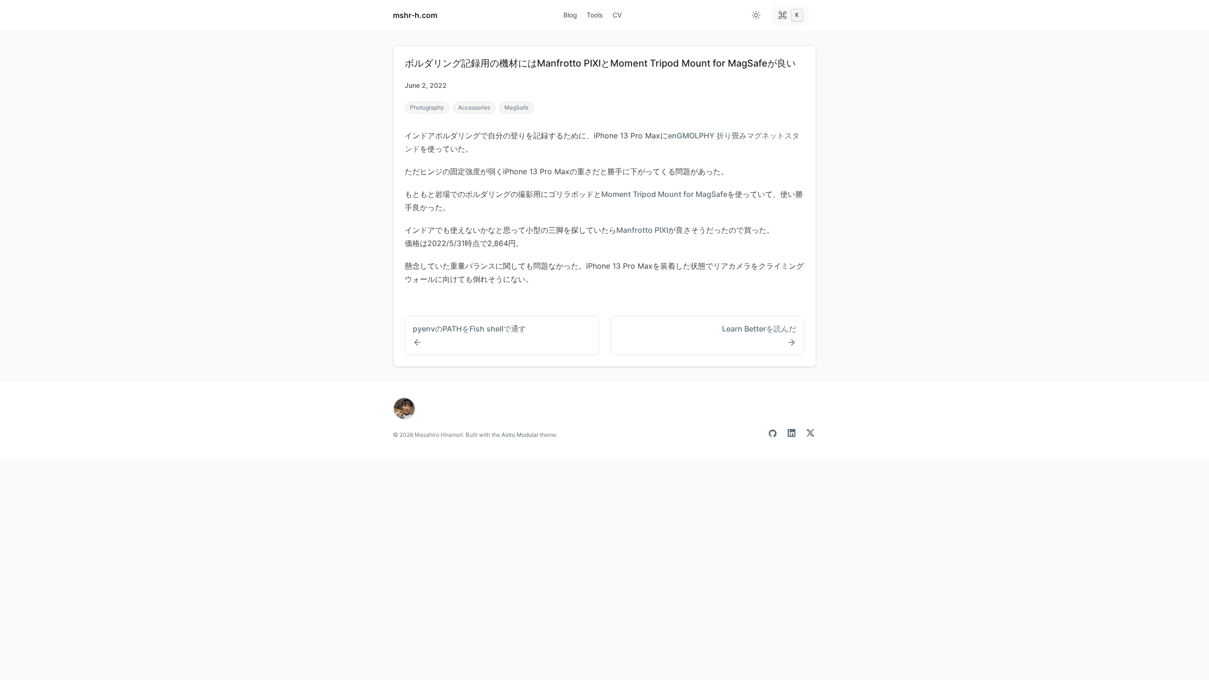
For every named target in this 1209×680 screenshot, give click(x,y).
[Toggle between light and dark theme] (756, 15)
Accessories (474, 107)
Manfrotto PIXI (642, 230)
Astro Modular (520, 434)
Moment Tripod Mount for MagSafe (664, 194)
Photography (427, 107)
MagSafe (516, 107)
